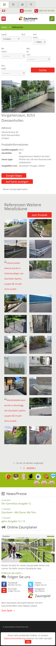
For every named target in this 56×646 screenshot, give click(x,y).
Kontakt (28, 10)
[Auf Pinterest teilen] (34, 189)
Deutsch (4, 11)
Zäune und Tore (4, 5)
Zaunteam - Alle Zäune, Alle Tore (18, 512)
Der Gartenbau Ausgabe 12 (16, 503)
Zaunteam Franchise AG (16, 626)
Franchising (22, 5)
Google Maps (14, 175)
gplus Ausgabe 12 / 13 (13, 521)
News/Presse (16, 493)
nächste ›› (31, 467)
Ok (28, 642)
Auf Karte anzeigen (17, 181)
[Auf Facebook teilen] (31, 189)
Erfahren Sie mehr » (12, 573)
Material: (28, 51)
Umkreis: (34, 36)
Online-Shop (31, 5)
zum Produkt (39, 215)
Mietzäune (13, 5)
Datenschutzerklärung (14, 638)
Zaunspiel (42, 595)
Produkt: (3, 67)
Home (4, 27)
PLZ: (23, 34)
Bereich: (4, 50)
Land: (3, 34)
